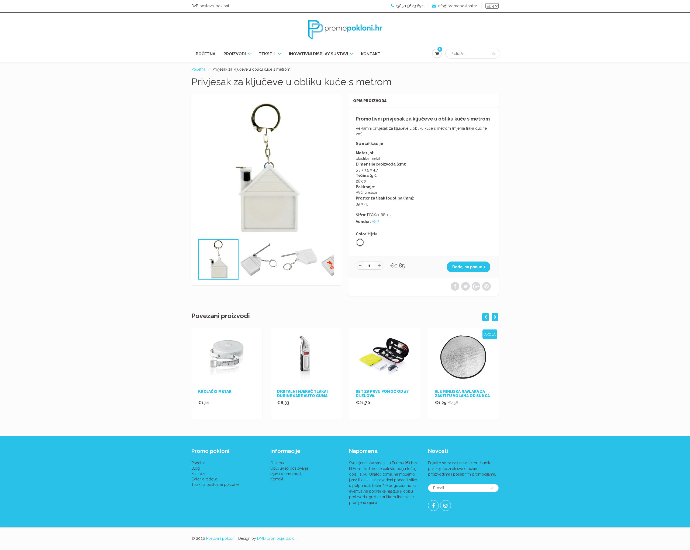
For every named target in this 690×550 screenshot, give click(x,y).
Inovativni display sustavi (318, 53)
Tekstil (267, 53)
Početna (205, 53)
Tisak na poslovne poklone (215, 484)
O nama (277, 463)
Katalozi (198, 474)
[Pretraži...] (493, 54)
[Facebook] (433, 505)
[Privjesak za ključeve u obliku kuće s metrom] (266, 167)
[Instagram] (445, 505)
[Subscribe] (492, 488)
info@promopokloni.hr (457, 6)
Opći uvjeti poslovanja (289, 468)
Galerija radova (204, 479)
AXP (375, 221)
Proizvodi (234, 53)
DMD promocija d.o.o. (276, 538)
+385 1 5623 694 (410, 6)
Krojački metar (215, 391)
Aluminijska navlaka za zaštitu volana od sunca (462, 393)
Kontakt (371, 53)
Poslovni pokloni (220, 538)
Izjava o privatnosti (286, 474)
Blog (195, 468)
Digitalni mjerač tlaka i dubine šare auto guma (303, 393)
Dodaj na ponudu (468, 267)
